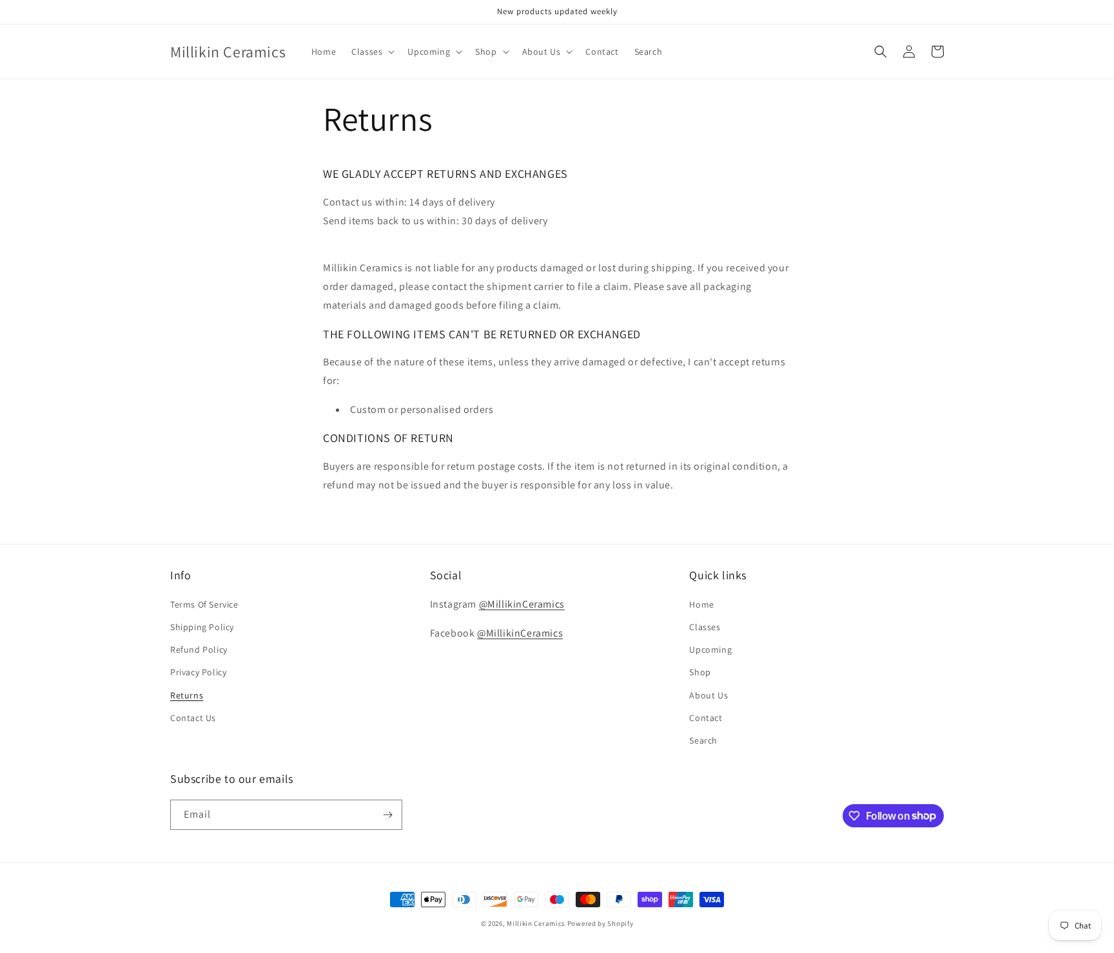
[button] (372, 51)
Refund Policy (199, 649)
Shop (699, 672)
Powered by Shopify (600, 923)
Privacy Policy (198, 672)
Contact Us (193, 718)
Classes (704, 627)
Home (701, 604)
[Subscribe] (387, 815)
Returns (186, 695)
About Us (708, 695)
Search (703, 740)
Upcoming (710, 649)
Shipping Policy (202, 627)
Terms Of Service (204, 604)
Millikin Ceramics (536, 923)
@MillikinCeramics (522, 604)
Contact (705, 718)
